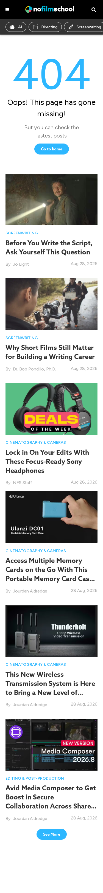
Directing (49, 27)
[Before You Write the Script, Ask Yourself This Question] (51, 199)
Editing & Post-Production (34, 778)
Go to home (51, 149)
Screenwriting (21, 233)
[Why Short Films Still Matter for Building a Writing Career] (51, 304)
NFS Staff (22, 482)
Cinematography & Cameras (35, 442)
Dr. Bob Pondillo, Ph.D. (34, 369)
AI (20, 27)
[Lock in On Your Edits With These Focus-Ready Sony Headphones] (51, 408)
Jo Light (21, 264)
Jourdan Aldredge (30, 591)
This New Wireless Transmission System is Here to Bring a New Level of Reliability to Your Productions (50, 692)
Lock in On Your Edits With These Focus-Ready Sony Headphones (47, 461)
